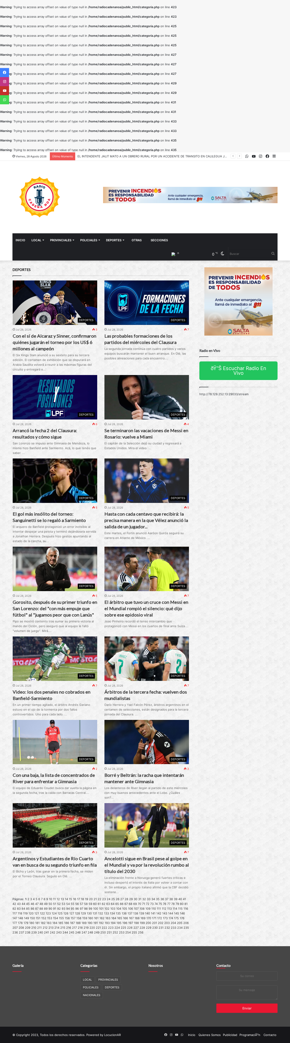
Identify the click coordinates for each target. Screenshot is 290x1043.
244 (65, 932)
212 (45, 927)
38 (171, 899)
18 (82, 899)
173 (165, 918)
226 (130, 927)
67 (126, 904)
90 (50, 908)
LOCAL (36, 240)
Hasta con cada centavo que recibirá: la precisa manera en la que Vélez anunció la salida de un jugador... (146, 520)
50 (50, 904)
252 (115, 932)
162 (101, 918)
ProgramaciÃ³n (249, 1035)
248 (90, 932)
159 (84, 918)
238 (27, 932)
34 (153, 899)
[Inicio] (39, 197)
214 (56, 927)
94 (68, 908)
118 (20, 913)
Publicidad (230, 1035)
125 (60, 913)
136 (124, 913)
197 (130, 923)
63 (108, 904)
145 (176, 913)
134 (112, 913)
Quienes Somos (209, 1035)
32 (144, 899)
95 (72, 908)
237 (21, 932)
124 (54, 913)
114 (175, 908)
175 (176, 918)
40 (180, 899)
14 (66, 899)
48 (41, 904)
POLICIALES (88, 240)
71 (143, 904)
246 (78, 932)
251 (109, 932)
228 (142, 927)
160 (90, 918)
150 (32, 918)
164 (113, 918)
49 (46, 904)
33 (148, 899)
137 (130, 913)
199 (142, 923)
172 (159, 918)
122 (42, 913)
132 (100, 913)
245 (71, 932)
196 (124, 923)
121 (36, 913)
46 (32, 904)
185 (60, 923)
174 (171, 918)
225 (123, 927)
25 (113, 899)
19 (86, 899)
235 (186, 927)
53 (63, 904)
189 (84, 923)
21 (95, 899)
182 (43, 923)
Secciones (159, 240)
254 (128, 932)
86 (32, 908)
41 (184, 899)
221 (98, 927)
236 (15, 932)
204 (173, 923)
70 (139, 904)
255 (134, 932)
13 (62, 899)
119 (25, 913)
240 (40, 932)
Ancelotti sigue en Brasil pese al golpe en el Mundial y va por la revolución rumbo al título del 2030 (146, 865)
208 (21, 927)
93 (63, 908)
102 (106, 908)
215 (62, 927)
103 (112, 908)
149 (26, 918)
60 (95, 904)
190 (89, 923)
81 (186, 904)
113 (169, 908)
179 (26, 923)
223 (111, 927)
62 (103, 904)
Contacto (223, 965)
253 (121, 932)
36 (162, 899)
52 (59, 904)
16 (74, 899)
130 (89, 913)
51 (54, 904)
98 (86, 908)
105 (124, 908)
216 (68, 927)
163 (107, 918)
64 (112, 904)
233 (173, 927)
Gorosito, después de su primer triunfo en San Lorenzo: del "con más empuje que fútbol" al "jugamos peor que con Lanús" (55, 608)
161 (96, 918)
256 (140, 932)
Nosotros (155, 965)
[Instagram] (4, 81)
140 (147, 913)
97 (81, 908)
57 (81, 904)
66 (121, 904)
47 (37, 904)
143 (164, 913)
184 (54, 923)
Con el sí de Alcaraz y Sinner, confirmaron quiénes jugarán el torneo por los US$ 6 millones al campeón (54, 342)
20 (91, 899)
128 (77, 913)
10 (50, 899)
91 (54, 908)
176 (182, 918)
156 (67, 918)
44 (23, 904)
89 (46, 908)
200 (148, 923)
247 (84, 932)
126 (65, 913)
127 (71, 913)
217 (74, 927)
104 (118, 908)
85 (28, 908)
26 (117, 899)
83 (19, 908)
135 (118, 913)
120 (31, 913)
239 (34, 932)
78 (173, 904)
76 (164, 904)
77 (168, 904)
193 (107, 923)
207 (15, 927)
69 (135, 904)
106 (130, 908)
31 (139, 899)
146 (182, 913)
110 (153, 908)
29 (131, 899)
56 (77, 904)
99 (90, 908)
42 (14, 904)
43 (19, 904)
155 (61, 918)
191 (95, 923)
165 (119, 918)
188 (78, 923)
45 (28, 904)
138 (135, 913)
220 (92, 927)
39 (175, 899)
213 (50, 927)
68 (130, 904)
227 (136, 927)
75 (160, 904)
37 (166, 899)
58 (86, 904)
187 (72, 923)
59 (90, 904)
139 (141, 913)
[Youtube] (4, 90)
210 (33, 927)
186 (66, 923)
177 (14, 923)
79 (177, 904)
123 (48, 913)
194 (113, 923)
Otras (137, 240)
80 (182, 904)
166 (125, 918)
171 (154, 918)
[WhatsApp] (4, 99)
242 (52, 932)
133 (106, 913)
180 (31, 923)
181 (37, 923)
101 (101, 908)
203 (167, 923)
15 (70, 899)
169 (142, 918)
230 (155, 927)
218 (80, 927)
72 (147, 904)
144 (170, 913)
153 (49, 918)
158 (78, 918)
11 (54, 899)
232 (167, 927)
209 (27, 927)
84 (23, 908)
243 (59, 932)
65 (117, 904)
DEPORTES (113, 240)
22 (99, 899)
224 (117, 927)
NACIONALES (91, 995)
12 (58, 899)
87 (37, 908)
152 (43, 918)
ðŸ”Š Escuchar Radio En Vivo (238, 370)
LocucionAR (112, 1035)
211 (39, 927)
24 (108, 899)
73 (152, 904)
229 (148, 927)
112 (164, 908)
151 (38, 918)
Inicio (20, 240)
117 (14, 913)
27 (122, 899)
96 (77, 908)
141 (153, 913)
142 (158, 913)
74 (156, 904)
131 (95, 913)
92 (59, 908)
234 (180, 927)
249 (96, 932)
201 (154, 923)
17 (78, 899)
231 (161, 927)
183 (48, 923)
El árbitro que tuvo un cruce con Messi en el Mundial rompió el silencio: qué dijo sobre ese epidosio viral (146, 608)
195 (118, 923)
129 (83, 913)
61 (99, 904)
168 (137, 918)
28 (126, 899)
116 (186, 908)
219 (86, 927)
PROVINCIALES (60, 240)
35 (158, 899)
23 (104, 899)
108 (142, 908)
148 (20, 918)
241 (46, 932)
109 (147, 908)
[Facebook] (4, 72)
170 (148, 918)
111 (159, 908)
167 (131, 918)
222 (104, 927)
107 (136, 908)
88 (41, 908)
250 (103, 932)
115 (180, 908)
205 (179, 923)
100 (95, 908)
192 (101, 923)
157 (73, 918)
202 (160, 923)
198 (136, 923)
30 (135, 899)
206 (186, 923)
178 (20, 923)
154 (55, 918)
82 (14, 908)
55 (72, 904)
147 (14, 918)
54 (68, 904)
